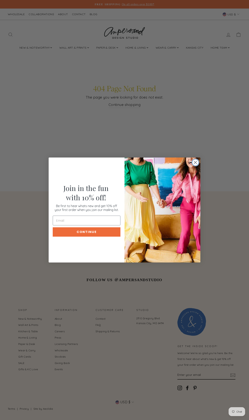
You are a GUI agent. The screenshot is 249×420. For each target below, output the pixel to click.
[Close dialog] (195, 162)
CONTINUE (87, 232)
